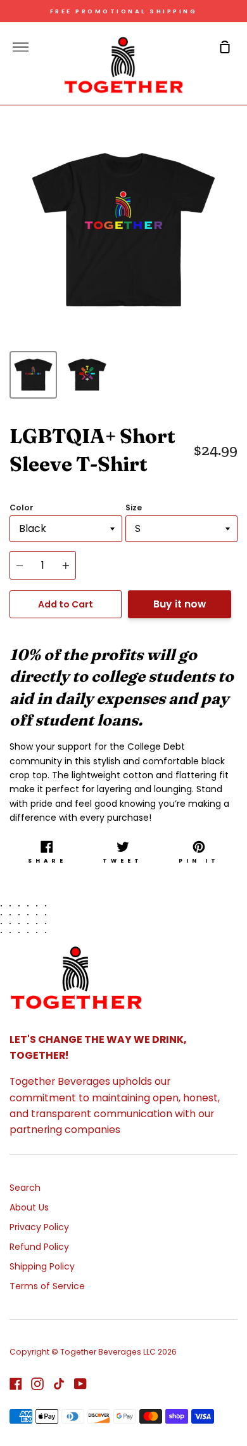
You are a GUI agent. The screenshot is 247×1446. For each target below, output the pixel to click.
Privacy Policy (39, 1227)
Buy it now (179, 604)
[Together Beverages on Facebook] (16, 1383)
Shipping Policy (42, 1266)
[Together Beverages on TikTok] (59, 1383)
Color (22, 507)
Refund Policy (39, 1246)
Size (133, 507)
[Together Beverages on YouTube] (80, 1383)
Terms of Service (47, 1286)
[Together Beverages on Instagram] (37, 1383)
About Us (29, 1207)
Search (25, 1187)
